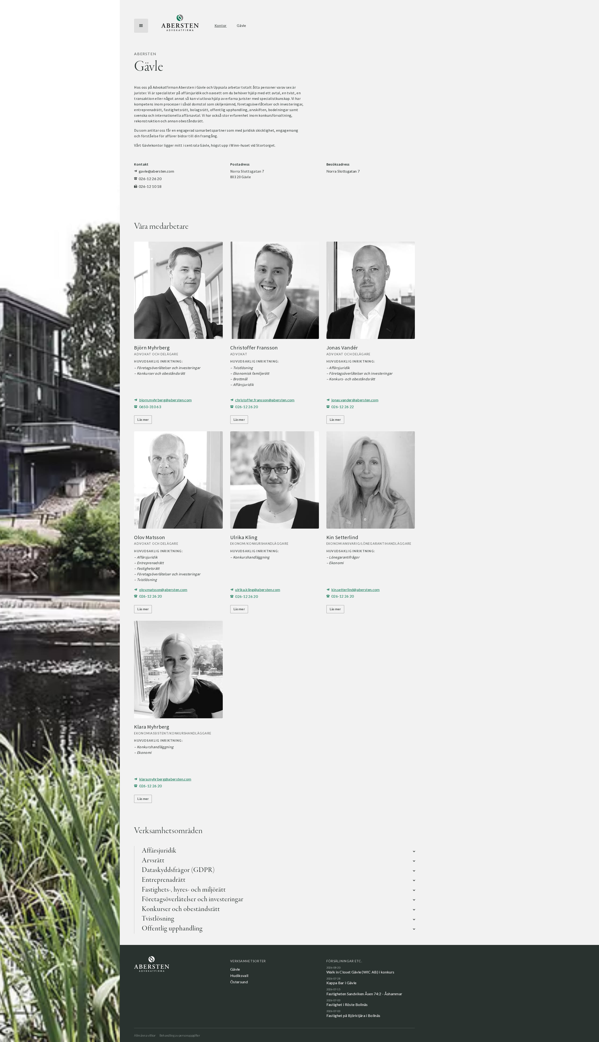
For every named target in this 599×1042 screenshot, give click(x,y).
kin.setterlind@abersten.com (355, 589)
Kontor (221, 26)
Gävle (241, 26)
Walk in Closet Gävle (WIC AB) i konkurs (360, 972)
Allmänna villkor (145, 1035)
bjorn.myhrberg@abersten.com (165, 400)
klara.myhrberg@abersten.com (165, 779)
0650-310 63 (150, 406)
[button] (141, 26)
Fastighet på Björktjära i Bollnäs (353, 1015)
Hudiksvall (239, 975)
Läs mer (143, 419)
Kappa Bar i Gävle (341, 982)
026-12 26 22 (342, 406)
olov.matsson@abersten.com (163, 589)
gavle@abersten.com (156, 171)
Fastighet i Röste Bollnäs (347, 1004)
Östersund (239, 982)
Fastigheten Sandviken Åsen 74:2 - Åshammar (364, 993)
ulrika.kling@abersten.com (257, 589)
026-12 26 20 (150, 178)
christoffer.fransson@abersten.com (265, 400)
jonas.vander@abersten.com (354, 400)
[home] (180, 25)
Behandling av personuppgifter (180, 1035)
